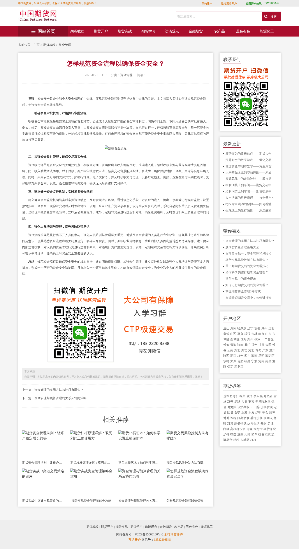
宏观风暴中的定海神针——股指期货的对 (251, 178)
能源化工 (267, 31)
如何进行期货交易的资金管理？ (246, 285)
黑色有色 (243, 31)
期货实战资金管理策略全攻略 (91, 500)
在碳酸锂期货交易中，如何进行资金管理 (251, 297)
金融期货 (196, 31)
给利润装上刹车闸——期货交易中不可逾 (251, 185)
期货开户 (101, 31)
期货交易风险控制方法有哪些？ (188, 462)
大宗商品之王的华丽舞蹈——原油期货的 (251, 172)
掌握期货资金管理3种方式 (243, 291)
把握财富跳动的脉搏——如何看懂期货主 (251, 204)
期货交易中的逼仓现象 (240, 278)
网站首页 (46, 31)
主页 (36, 45)
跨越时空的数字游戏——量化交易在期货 (251, 160)
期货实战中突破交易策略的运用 (43, 500)
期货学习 (148, 31)
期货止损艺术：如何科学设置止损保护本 (139, 462)
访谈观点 (172, 31)
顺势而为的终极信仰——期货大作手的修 (251, 153)
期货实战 (125, 31)
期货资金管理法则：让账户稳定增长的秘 (43, 462)
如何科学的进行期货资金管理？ (246, 272)
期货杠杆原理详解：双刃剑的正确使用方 (91, 462)
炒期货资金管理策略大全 (242, 247)
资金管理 (65, 45)
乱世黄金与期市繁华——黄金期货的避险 (251, 166)
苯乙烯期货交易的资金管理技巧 (246, 266)
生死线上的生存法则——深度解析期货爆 (251, 210)
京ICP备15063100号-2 (149, 534)
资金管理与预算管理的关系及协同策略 (60, 398)
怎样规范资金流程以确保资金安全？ (188, 500)
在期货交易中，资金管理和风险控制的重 (251, 253)
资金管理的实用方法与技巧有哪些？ (58, 390)
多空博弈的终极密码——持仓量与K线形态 (251, 197)
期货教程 (77, 31)
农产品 (219, 31)
